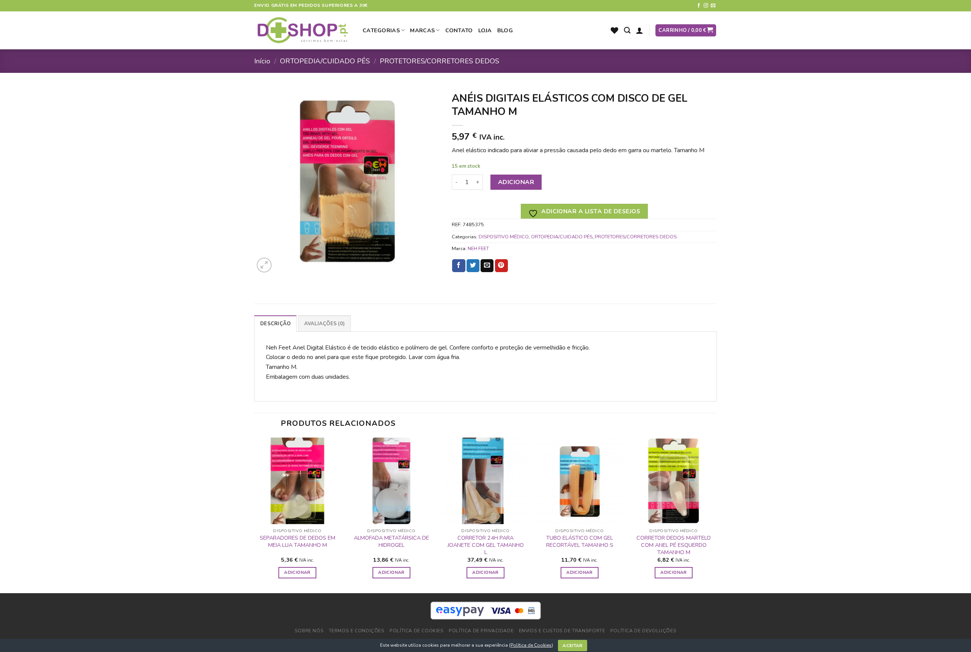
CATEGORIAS (381, 30)
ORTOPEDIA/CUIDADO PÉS (325, 61)
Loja (485, 30)
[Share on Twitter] (473, 265)
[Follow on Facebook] (698, 5)
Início (262, 61)
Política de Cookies (531, 645)
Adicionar (516, 182)
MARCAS (422, 30)
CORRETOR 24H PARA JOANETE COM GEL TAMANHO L (486, 545)
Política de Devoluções (643, 631)
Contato (459, 30)
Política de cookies (417, 631)
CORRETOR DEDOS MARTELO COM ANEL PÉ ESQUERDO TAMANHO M (673, 545)
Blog (505, 30)
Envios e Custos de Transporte (562, 631)
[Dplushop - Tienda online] (302, 31)
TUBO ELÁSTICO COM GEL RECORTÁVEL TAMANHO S (579, 541)
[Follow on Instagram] (706, 5)
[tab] (275, 323)
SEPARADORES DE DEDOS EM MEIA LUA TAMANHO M (297, 541)
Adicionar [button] (297, 572)
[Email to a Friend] (487, 265)
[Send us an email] (713, 5)
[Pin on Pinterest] (501, 265)
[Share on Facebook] (458, 265)
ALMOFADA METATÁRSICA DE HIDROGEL (391, 541)
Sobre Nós (309, 631)
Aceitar (572, 646)
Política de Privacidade (481, 631)
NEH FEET (478, 248)
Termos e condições (357, 631)
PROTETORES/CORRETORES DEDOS (439, 61)
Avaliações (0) (324, 323)
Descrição (275, 323)
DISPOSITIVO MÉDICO (504, 236)
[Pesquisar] (627, 30)
